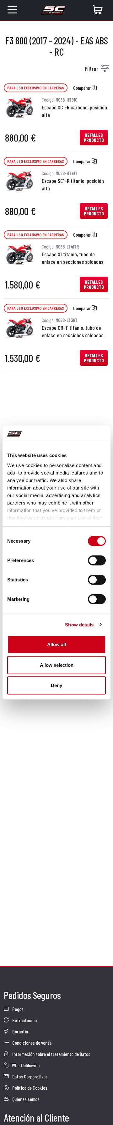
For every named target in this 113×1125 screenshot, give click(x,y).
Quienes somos (25, 1099)
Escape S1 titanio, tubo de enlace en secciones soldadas (72, 258)
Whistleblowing (25, 1065)
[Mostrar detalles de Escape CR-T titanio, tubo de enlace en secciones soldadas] (19, 326)
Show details (79, 624)
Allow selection (56, 664)
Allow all (56, 644)
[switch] (97, 560)
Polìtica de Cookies (29, 1088)
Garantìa (19, 1031)
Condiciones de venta (31, 1043)
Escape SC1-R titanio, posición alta (73, 184)
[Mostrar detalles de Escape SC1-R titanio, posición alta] (19, 180)
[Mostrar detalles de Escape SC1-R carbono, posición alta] (19, 106)
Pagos (17, 1009)
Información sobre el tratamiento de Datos (50, 1054)
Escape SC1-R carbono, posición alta (74, 111)
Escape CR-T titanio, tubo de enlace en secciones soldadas (72, 331)
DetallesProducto (94, 137)
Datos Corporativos (29, 1076)
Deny (56, 685)
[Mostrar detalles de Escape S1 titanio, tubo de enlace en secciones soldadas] (19, 253)
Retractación (24, 1020)
